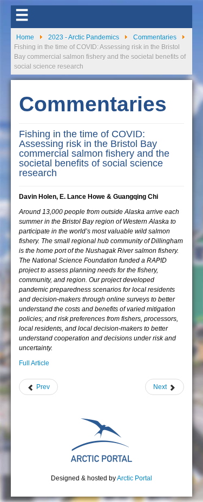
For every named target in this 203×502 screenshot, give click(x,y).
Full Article (34, 363)
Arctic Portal (134, 478)
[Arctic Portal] (102, 439)
